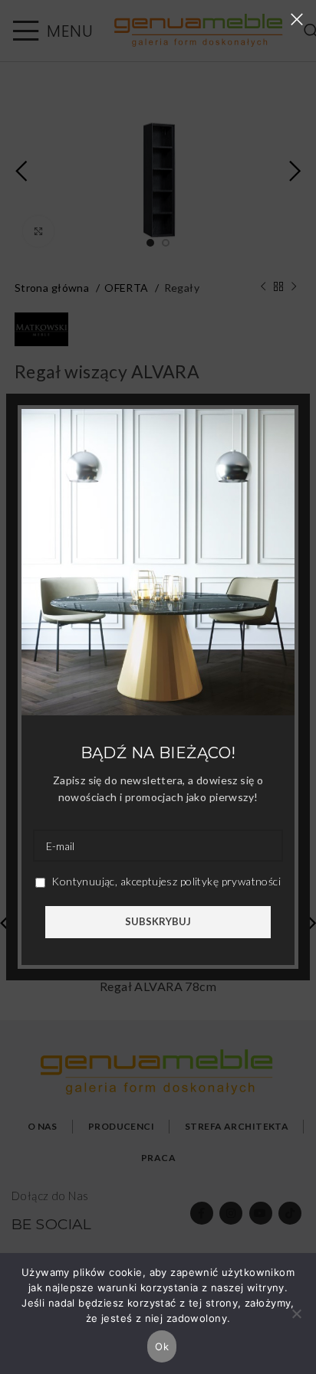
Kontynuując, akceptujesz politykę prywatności (165, 881)
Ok (162, 1346)
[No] (296, 1322)
